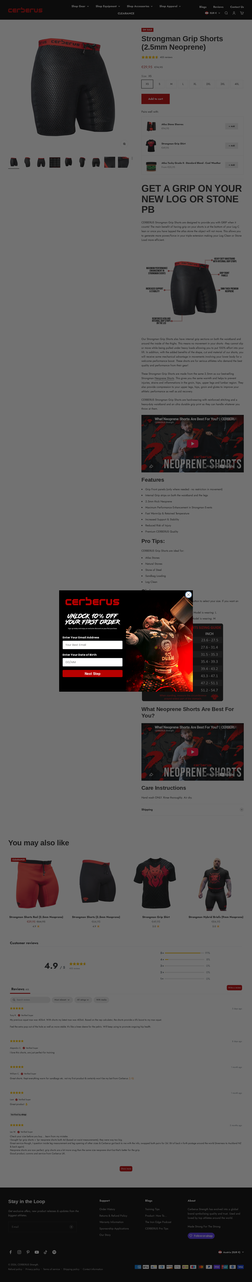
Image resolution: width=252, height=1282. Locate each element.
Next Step (92, 673)
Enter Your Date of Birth (80, 655)
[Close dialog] (188, 595)
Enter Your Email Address (81, 637)
